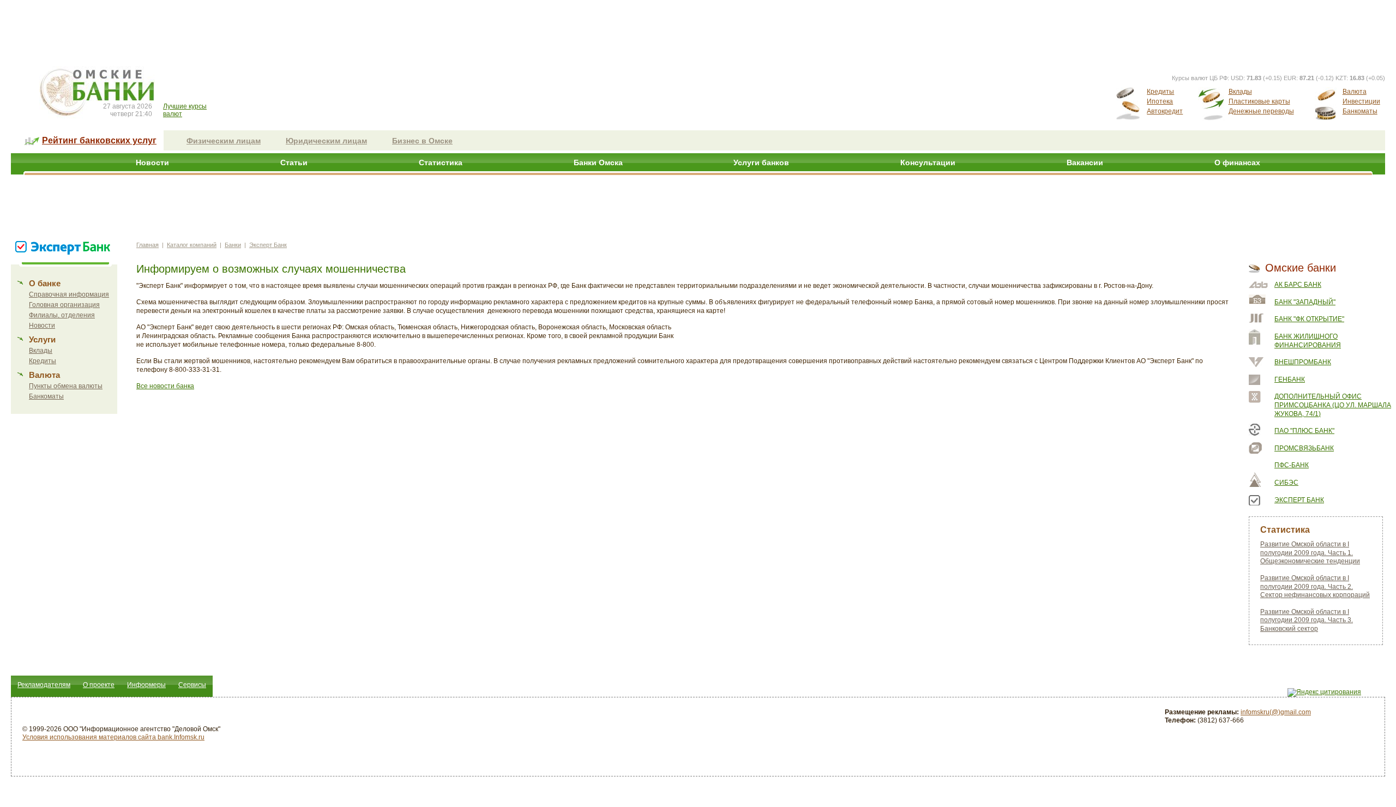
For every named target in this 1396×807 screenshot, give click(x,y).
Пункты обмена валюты (66, 386)
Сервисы (192, 685)
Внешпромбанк (1302, 362)
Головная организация (64, 305)
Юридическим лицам (326, 140)
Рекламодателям (43, 685)
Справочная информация (69, 294)
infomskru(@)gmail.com (1276, 712)
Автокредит (1165, 111)
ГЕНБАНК (1289, 379)
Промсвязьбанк (1304, 448)
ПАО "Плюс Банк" (1304, 431)
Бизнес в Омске (422, 140)
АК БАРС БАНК (1297, 284)
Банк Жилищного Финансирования (1307, 341)
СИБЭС (1286, 482)
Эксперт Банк (268, 245)
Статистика (440, 162)
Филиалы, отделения (62, 315)
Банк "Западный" (1304, 302)
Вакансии (1085, 162)
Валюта (1355, 91)
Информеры (146, 685)
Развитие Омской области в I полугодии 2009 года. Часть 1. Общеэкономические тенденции (1310, 552)
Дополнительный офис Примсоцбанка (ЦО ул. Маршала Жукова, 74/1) (1332, 405)
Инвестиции (1361, 101)
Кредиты (1160, 91)
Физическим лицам (223, 140)
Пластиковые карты (1259, 101)
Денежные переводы (1261, 111)
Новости (152, 162)
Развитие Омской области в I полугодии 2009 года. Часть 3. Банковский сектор (1306, 620)
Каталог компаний (191, 245)
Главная (147, 245)
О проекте (99, 685)
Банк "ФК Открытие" (1309, 319)
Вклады (1240, 91)
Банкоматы (1360, 111)
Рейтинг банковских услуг (99, 140)
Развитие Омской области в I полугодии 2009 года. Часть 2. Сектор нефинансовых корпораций (1315, 586)
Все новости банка (165, 386)
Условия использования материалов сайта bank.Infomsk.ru (113, 737)
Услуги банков (761, 162)
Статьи (294, 162)
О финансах (1237, 162)
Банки (233, 245)
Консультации (927, 162)
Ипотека (1160, 101)
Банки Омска (598, 162)
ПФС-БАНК (1291, 465)
